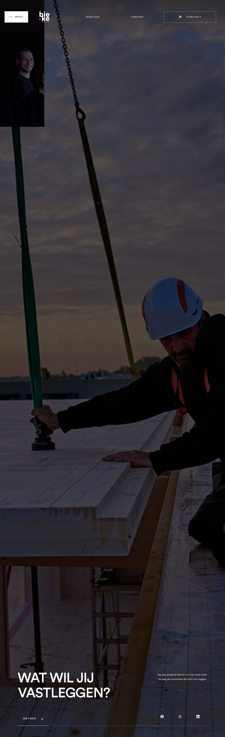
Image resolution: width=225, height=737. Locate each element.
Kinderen (137, 17)
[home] (44, 17)
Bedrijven (92, 17)
